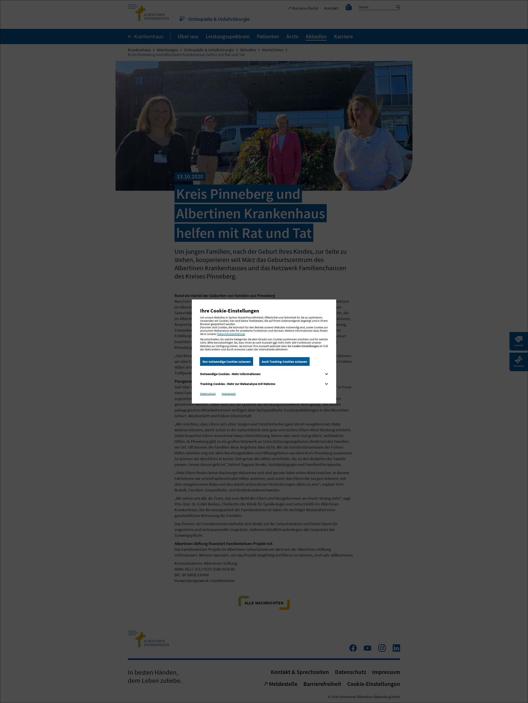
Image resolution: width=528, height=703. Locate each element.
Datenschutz (208, 393)
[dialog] (264, 351)
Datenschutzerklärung (231, 334)
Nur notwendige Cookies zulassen (227, 361)
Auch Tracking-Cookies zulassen (284, 361)
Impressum (229, 393)
